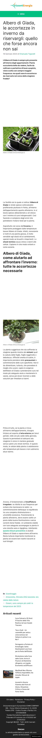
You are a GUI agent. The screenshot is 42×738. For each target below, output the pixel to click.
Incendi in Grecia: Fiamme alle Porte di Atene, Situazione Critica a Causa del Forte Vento (22, 687)
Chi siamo (10, 700)
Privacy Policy (29, 700)
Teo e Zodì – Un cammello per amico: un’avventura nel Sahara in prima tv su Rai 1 (23, 634)
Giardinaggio (11, 594)
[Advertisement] (21, 104)
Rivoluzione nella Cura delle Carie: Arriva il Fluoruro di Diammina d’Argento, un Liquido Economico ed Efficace (23, 660)
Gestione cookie (36, 736)
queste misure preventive (14, 531)
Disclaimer (21, 702)
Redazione (19, 700)
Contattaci (21, 724)
